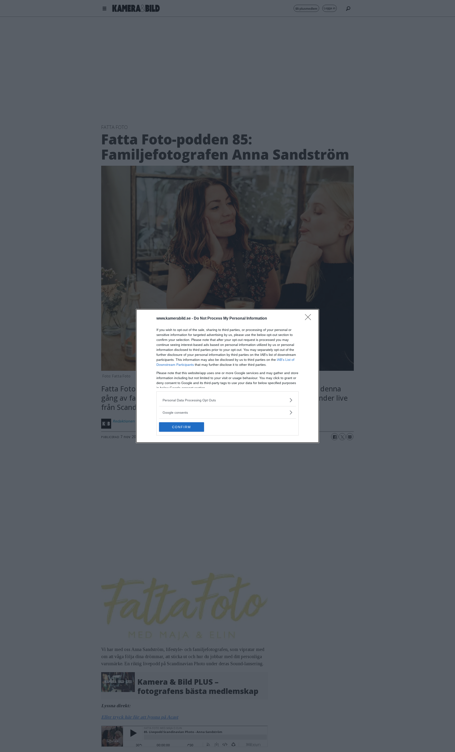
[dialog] (227, 376)
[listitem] (227, 400)
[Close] (309, 318)
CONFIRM (181, 427)
